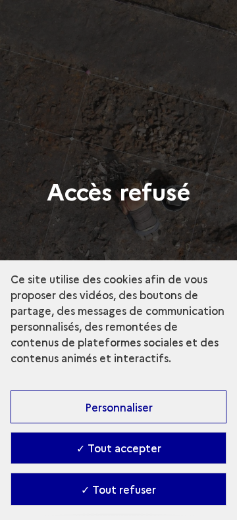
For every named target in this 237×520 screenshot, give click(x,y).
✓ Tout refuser (118, 489)
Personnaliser (119, 407)
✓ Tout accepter (118, 447)
